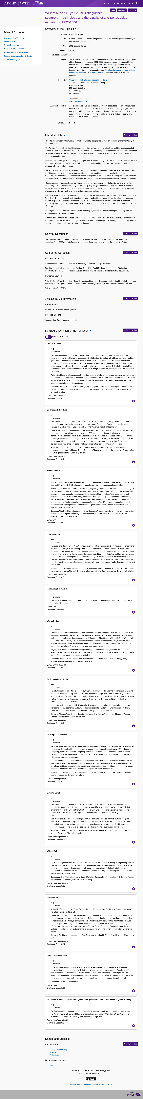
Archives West (17, 3)
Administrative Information (17, 52)
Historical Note (9, 41)
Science (53, 1052)
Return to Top (131, 135)
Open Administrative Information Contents (5, 52)
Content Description (11, 45)
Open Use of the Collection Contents (5, 49)
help (130, 3)
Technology (54, 1055)
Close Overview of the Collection (78, 29)
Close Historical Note (64, 136)
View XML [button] (122, 10)
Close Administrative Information (78, 299)
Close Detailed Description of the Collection (90, 331)
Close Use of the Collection (71, 253)
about (108, 3)
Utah (51, 1065)
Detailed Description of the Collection (18, 56)
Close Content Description (70, 234)
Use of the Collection (15, 49)
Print (113, 10)
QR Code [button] (132, 10)
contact (119, 3)
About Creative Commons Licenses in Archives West (91, 1085)
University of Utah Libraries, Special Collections (88, 80)
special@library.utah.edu (79, 101)
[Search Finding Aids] (137, 3)
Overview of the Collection (14, 38)
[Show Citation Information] (133, 401)
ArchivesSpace (96, 73)
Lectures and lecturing (58, 1050)
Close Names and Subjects (71, 1039)
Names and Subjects (12, 60)
